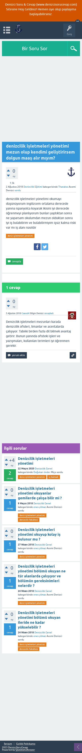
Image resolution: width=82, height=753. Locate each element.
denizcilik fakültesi (29, 520)
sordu (18, 190)
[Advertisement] (41, 99)
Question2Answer (25, 749)
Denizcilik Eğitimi (32, 186)
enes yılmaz (39, 507)
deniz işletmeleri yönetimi (20, 236)
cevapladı (49, 313)
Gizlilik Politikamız (25, 744)
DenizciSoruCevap (18, 747)
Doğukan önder (41, 472)
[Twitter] (44, 246)
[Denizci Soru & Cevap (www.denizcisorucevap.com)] (18, 28)
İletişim (8, 744)
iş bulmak (53, 477)
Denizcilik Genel (43, 468)
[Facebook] (37, 246)
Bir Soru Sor (34, 48)
